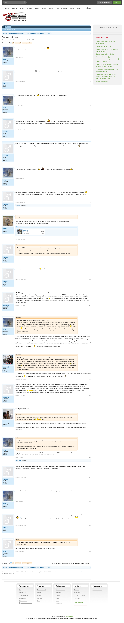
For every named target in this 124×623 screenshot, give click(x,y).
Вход (20, 590)
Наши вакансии (78, 602)
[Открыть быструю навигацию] (89, 33)
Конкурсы (77, 598)
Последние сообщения (9, 29)
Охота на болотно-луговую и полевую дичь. (105, 42)
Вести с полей (62, 8)
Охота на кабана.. (102, 81)
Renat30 (5, 83)
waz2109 (18, 205)
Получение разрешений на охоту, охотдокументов (107, 70)
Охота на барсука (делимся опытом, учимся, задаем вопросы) (107, 58)
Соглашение (22, 598)
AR (3, 421)
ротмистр (6, 305)
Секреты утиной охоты (103, 46)
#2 (90, 81)
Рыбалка (88, 8)
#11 (90, 305)
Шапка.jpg (25, 230)
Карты (72, 8)
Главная (6, 8)
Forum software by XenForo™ (15, 571)
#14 (90, 395)
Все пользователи (79, 595)
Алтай (11, 39)
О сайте (76, 590)
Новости (58, 592)
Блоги (22, 8)
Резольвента (69, 616)
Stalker (5, 228)
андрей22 (6, 367)
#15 (90, 432)
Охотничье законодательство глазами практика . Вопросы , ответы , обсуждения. (106, 76)
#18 (90, 501)
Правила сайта (23, 595)
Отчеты (29, 8)
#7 (90, 202)
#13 (90, 379)
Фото (37, 8)
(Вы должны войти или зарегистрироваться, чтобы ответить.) (71, 563)
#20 (90, 551)
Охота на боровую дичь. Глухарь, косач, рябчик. (107, 50)
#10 (90, 279)
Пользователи (16, 26)
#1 (90, 57)
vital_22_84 (18, 460)
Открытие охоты (60, 590)
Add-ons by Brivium (44, 571)
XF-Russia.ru (10, 573)
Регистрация (22, 592)
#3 (90, 105)
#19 (90, 525)
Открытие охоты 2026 (107, 28)
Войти (116, 2)
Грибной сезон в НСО (103, 62)
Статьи (51, 8)
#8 (90, 239)
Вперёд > (29, 42)
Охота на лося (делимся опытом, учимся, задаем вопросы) (107, 65)
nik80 (4, 551)
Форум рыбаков (97, 590)
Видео (44, 8)
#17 (90, 477)
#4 (90, 129)
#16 (90, 457)
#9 (90, 259)
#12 (90, 349)
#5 (90, 154)
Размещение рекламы (80, 605)
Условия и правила (86, 571)
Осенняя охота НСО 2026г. (105, 54)
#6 (90, 178)
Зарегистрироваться (104, 2)
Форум (14, 8)
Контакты (77, 592)
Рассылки (59, 603)
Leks (27, 39)
